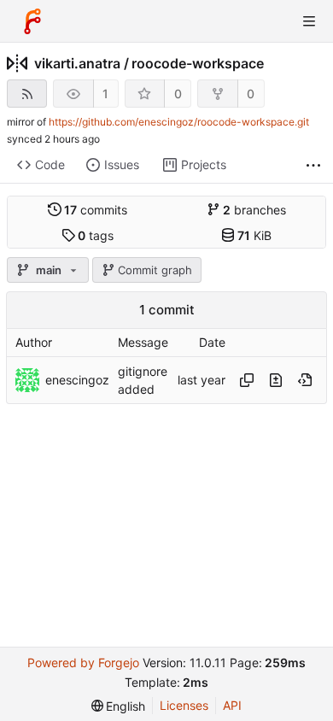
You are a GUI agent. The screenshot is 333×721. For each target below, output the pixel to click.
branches (254, 209)
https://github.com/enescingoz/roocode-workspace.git (179, 121)
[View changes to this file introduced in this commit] (276, 380)
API (232, 705)
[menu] (118, 706)
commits (95, 209)
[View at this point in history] (305, 380)
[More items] (313, 165)
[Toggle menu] (309, 21)
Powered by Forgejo (83, 662)
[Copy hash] (247, 380)
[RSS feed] (27, 93)
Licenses (184, 705)
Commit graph (155, 270)
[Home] (32, 21)
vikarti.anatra (77, 63)
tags (96, 235)
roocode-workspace (197, 63)
